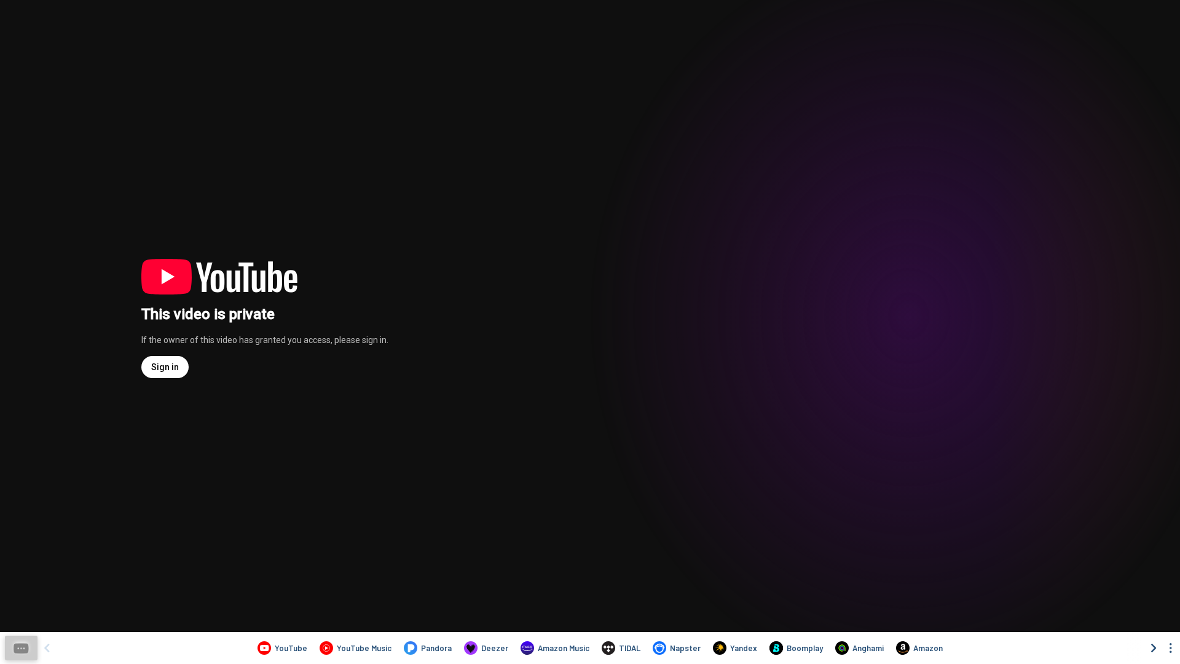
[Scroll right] (1154, 648)
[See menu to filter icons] (1171, 648)
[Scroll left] (47, 648)
